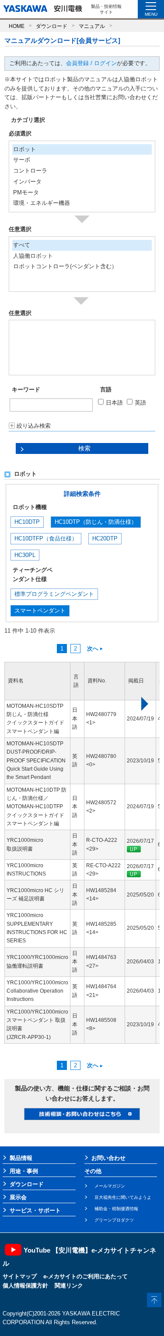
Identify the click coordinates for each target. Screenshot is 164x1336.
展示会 (18, 1197)
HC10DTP (27, 522)
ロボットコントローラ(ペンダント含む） (65, 266)
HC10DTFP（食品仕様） (45, 538)
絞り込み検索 (34, 425)
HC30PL (24, 555)
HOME (16, 26)
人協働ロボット (33, 256)
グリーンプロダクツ (114, 1220)
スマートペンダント (40, 610)
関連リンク (69, 1285)
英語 (140, 402)
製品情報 (21, 1158)
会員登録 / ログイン (91, 63)
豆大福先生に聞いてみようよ (122, 1197)
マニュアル (92, 26)
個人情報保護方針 (25, 1285)
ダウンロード (51, 26)
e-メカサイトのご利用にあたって (85, 1276)
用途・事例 (24, 1171)
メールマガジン (109, 1186)
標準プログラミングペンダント (54, 594)
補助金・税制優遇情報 (116, 1208)
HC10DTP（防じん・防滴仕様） (96, 522)
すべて (21, 245)
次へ (92, 648)
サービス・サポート (35, 1210)
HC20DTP (105, 538)
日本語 (114, 402)
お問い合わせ (108, 1158)
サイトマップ (20, 1276)
